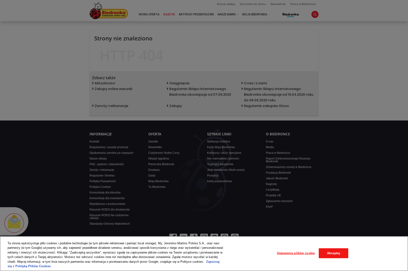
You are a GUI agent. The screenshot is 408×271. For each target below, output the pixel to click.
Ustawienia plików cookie (296, 253)
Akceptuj (333, 253)
